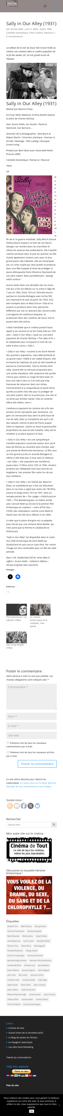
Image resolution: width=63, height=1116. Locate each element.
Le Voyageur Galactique (20, 1042)
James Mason (13, 970)
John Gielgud (43, 970)
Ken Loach (23, 975)
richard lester (35, 994)
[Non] (59, 1105)
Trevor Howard (13, 1004)
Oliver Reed (26, 984)
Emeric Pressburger (15, 955)
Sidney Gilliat (13, 999)
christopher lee (13, 941)
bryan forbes (41, 936)
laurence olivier (37, 975)
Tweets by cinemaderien (18, 1057)
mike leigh (42, 980)
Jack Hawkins (43, 965)
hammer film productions (40, 960)
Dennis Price (12, 946)
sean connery (49, 994)
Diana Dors (26, 946)
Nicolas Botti (16, 29)
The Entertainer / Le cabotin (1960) (16, 619)
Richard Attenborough (16, 994)
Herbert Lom (29, 965)
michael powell (28, 980)
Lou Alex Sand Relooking (20, 1047)
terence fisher (42, 999)
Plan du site (12, 1085)
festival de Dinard (35, 955)
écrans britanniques (31, 1004)
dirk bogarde (39, 946)
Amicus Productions (15, 931)
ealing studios (32, 950)
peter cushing (39, 984)
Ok (31, 1111)
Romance (49, 32)
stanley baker (27, 999)
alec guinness (40, 926)
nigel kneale (12, 984)
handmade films (14, 965)
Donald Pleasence (15, 950)
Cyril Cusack (28, 941)
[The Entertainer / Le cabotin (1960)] (16, 610)
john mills (11, 975)
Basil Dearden (13, 936)
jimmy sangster (28, 970)
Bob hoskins (28, 936)
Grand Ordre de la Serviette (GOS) (25, 1032)
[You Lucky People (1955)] (16, 637)
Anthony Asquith (34, 931)
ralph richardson (28, 989)
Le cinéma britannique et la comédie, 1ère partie (38, 622)
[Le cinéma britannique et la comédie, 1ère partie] (40, 610)
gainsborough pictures (17, 960)
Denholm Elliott (43, 941)
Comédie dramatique (17, 32)
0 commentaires (14, 36)
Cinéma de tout (16, 1028)
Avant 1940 (45, 29)
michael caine (13, 980)
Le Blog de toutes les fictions (22, 1037)
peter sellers (12, 989)
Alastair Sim (12, 926)
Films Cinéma (36, 32)
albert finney (26, 926)
